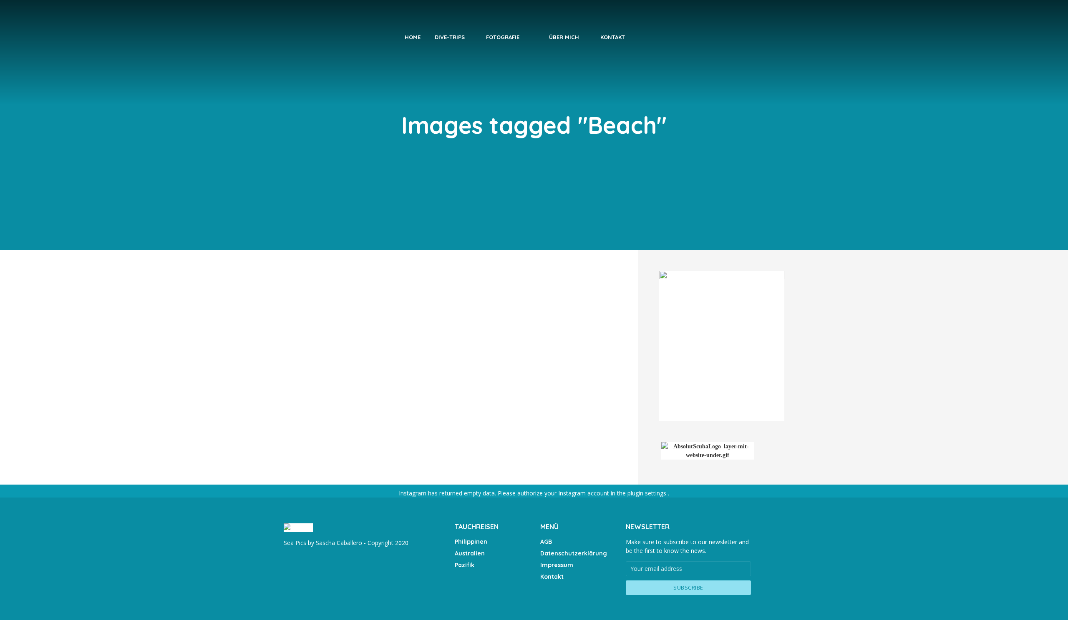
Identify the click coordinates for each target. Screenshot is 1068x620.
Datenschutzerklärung (573, 553)
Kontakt (612, 37)
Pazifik (464, 565)
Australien (470, 553)
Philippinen (471, 541)
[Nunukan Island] (349, 321)
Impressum (556, 565)
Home (413, 37)
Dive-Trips (450, 37)
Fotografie (502, 37)
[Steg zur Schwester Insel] (450, 390)
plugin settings (647, 493)
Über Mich (564, 37)
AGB (546, 541)
